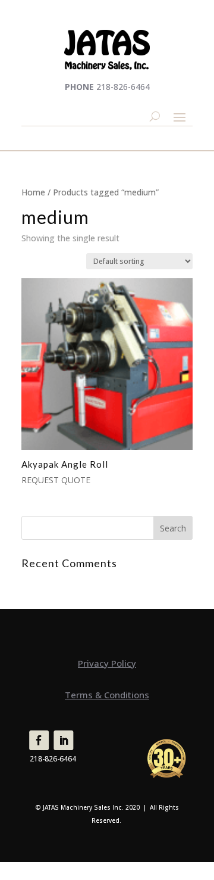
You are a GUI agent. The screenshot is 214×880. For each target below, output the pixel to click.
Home (33, 192)
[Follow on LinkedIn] (63, 740)
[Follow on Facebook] (39, 740)
